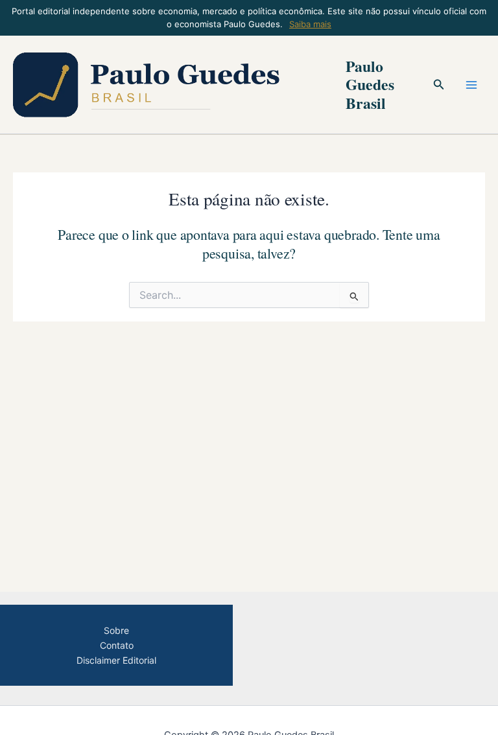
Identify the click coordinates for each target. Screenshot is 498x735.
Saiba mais (310, 24)
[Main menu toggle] (471, 85)
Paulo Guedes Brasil (370, 84)
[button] (439, 84)
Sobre (116, 630)
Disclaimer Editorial (116, 660)
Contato (117, 645)
